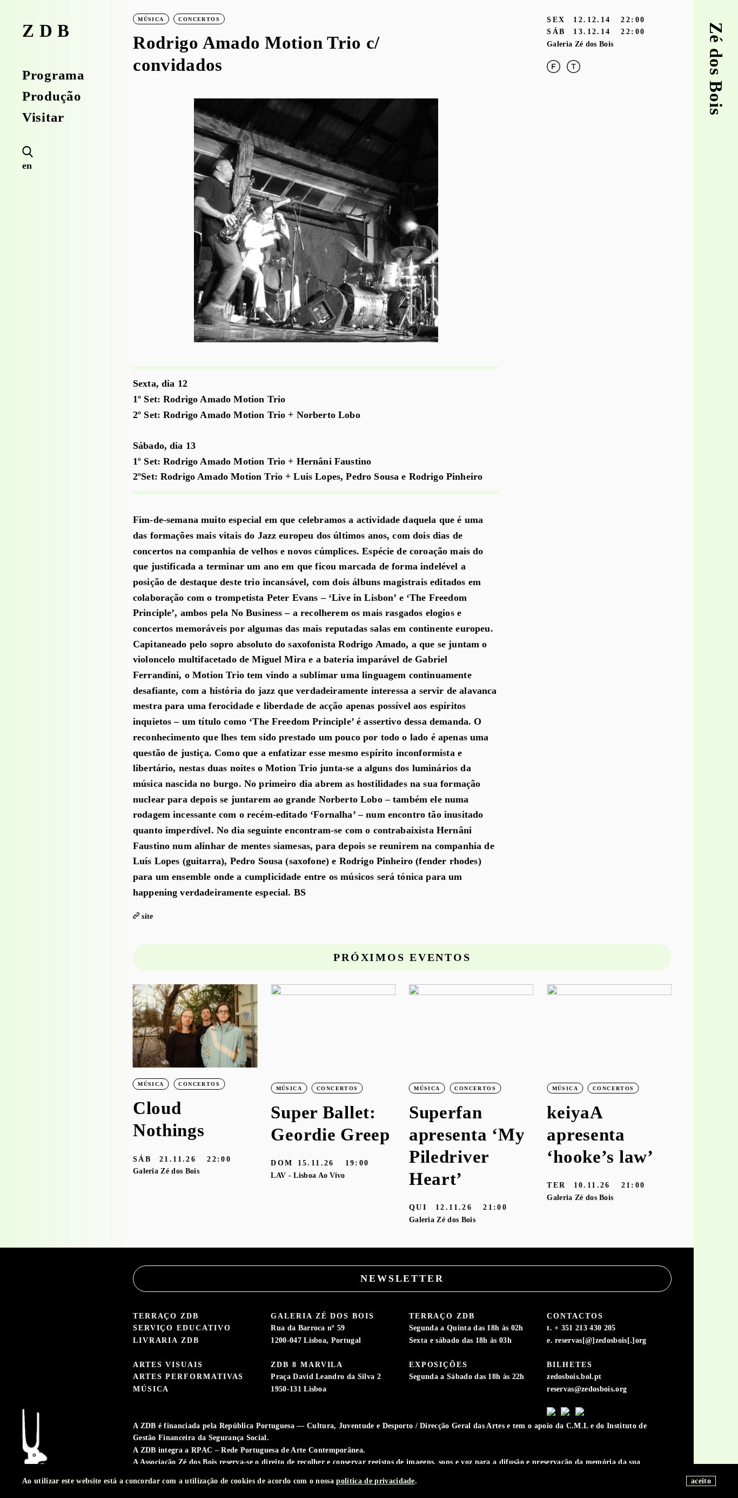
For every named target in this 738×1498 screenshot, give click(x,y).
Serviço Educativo (182, 1327)
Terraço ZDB (166, 1315)
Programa (53, 75)
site (147, 916)
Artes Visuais (168, 1364)
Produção (52, 96)
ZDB (48, 31)
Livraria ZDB (166, 1340)
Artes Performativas (188, 1376)
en (27, 165)
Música (151, 1388)
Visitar (43, 117)
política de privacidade (375, 1480)
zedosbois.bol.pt (574, 1376)
